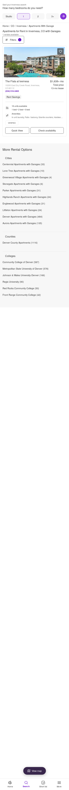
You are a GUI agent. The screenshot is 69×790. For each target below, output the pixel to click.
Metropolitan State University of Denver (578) (25, 268)
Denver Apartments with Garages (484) (23, 216)
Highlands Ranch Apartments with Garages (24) (27, 196)
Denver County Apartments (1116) (20, 242)
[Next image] (62, 62)
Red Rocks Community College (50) (21, 288)
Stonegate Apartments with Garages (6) (23, 183)
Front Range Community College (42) (22, 294)
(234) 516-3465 (12, 91)
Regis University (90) (13, 281)
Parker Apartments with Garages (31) (22, 190)
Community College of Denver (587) (21, 262)
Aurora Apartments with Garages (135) (22, 223)
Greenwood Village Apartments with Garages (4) (27, 177)
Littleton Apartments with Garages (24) (22, 210)
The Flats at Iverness (17, 81)
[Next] (63, 16)
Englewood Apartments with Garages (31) (24, 203)
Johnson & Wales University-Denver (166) (24, 275)
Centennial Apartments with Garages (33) (24, 164)
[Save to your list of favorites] (60, 51)
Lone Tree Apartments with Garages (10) (23, 170)
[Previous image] (6, 62)
